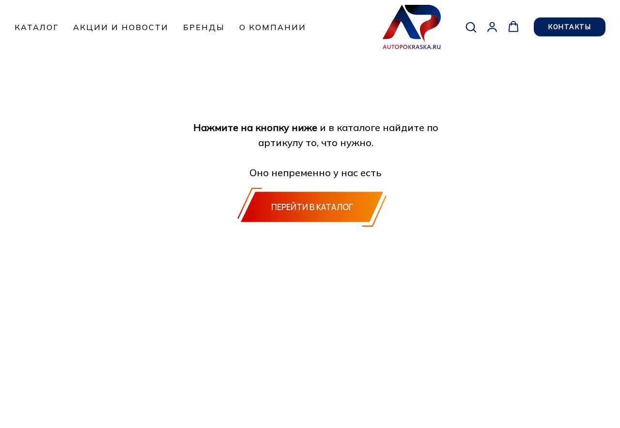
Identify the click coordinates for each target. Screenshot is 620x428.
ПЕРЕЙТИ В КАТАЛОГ (312, 207)
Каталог (37, 27)
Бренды (204, 27)
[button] (471, 27)
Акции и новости (121, 27)
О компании (272, 27)
